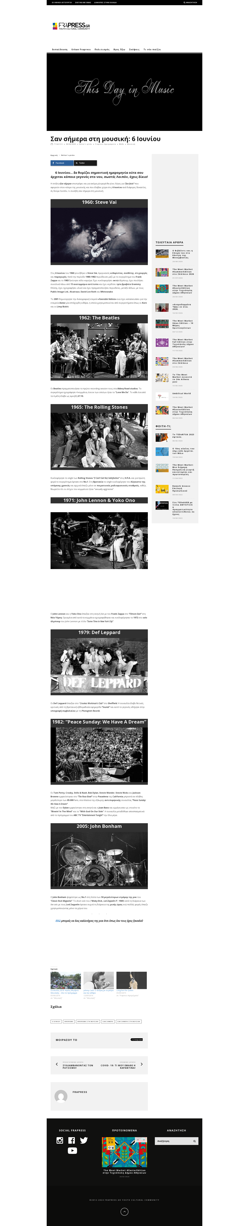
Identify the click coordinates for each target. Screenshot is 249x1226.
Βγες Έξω (119, 49)
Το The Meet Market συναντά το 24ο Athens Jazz (182, 378)
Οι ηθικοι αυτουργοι (62, 2)
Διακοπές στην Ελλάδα (105, 2)
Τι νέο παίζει (152, 49)
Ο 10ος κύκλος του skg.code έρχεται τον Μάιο (183, 450)
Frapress (58, 144)
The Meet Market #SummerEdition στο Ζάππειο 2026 (183, 271)
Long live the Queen (124, 990)
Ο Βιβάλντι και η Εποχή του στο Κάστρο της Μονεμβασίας (182, 254)
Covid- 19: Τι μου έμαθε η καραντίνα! (118, 1066)
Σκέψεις (134, 49)
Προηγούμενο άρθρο (73, 1062)
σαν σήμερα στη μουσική (128, 1021)
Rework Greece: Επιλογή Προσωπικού (181, 488)
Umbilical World (181, 393)
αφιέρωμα (68, 1021)
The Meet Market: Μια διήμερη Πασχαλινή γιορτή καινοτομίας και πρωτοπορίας (183, 470)
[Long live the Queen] (131, 980)
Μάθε (121, 144)
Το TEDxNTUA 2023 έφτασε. (183, 435)
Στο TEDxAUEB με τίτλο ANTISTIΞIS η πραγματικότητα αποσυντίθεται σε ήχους (183, 508)
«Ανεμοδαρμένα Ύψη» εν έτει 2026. (181, 306)
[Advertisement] (151, 26)
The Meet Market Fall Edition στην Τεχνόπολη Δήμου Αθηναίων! (183, 343)
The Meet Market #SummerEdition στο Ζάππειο (182, 360)
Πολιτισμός (102, 49)
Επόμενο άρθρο (128, 1062)
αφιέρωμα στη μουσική (87, 1021)
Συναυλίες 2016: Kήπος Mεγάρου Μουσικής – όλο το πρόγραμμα (65, 991)
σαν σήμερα (108, 1021)
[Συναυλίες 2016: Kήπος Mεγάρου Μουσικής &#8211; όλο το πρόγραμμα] (66, 980)
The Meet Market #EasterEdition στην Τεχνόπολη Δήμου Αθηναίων (182, 289)
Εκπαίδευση (60, 49)
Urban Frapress (81, 49)
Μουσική (131, 144)
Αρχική (54, 155)
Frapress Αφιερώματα (105, 144)
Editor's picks (85, 144)
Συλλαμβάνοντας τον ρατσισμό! (78, 1066)
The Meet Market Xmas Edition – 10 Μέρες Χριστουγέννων (182, 324)
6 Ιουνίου (56, 1021)
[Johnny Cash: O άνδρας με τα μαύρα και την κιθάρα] (99, 980)
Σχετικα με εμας (83, 2)
